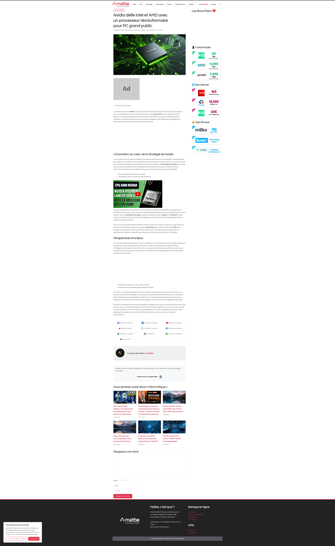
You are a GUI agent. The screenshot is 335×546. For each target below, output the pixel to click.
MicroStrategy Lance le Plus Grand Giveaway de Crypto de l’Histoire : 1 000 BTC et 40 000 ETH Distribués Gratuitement (148, 410)
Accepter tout (34, 538)
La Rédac (149, 353)
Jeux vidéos (149, 4)
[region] (22, 532)
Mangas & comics (180, 4)
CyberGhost (192, 533)
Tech (141, 4)
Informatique (119, 10)
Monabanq (192, 517)
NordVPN (191, 530)
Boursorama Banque (195, 514)
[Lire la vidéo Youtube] (137, 194)
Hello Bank (192, 512)
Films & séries (160, 4)
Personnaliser (11, 538)
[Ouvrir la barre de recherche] (220, 4)
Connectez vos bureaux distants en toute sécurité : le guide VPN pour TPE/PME (148, 438)
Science (169, 4)
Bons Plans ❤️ (203, 4)
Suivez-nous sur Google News (147, 377)
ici (155, 524)
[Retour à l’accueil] (121, 4)
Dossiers (191, 4)
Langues (213, 4)
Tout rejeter (22, 538)
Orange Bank (193, 519)
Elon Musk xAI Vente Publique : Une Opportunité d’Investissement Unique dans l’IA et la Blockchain (122, 410)
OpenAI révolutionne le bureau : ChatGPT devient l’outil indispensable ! (172, 438)
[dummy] (126, 99)
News (134, 4)
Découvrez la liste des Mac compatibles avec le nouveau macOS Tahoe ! (122, 438)
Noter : (115, 480)
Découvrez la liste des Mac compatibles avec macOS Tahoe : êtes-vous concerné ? (173, 409)
